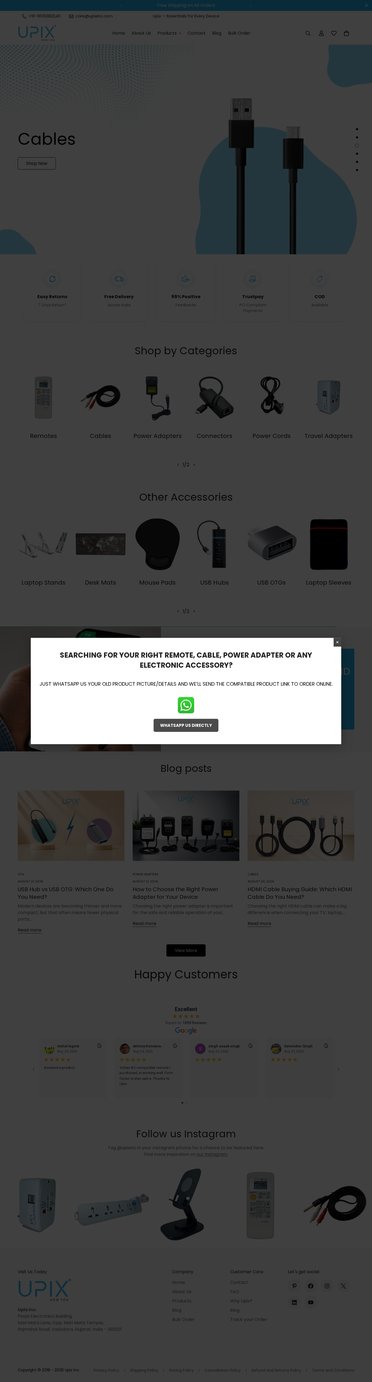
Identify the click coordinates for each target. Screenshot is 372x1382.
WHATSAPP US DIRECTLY (186, 725)
